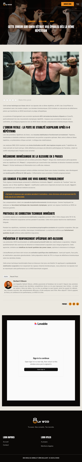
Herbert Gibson (19, 281)
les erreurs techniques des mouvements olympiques (29, 205)
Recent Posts (14, 276)
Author (6, 276)
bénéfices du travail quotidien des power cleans (35, 247)
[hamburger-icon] (77, 4)
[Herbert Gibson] (8, 285)
